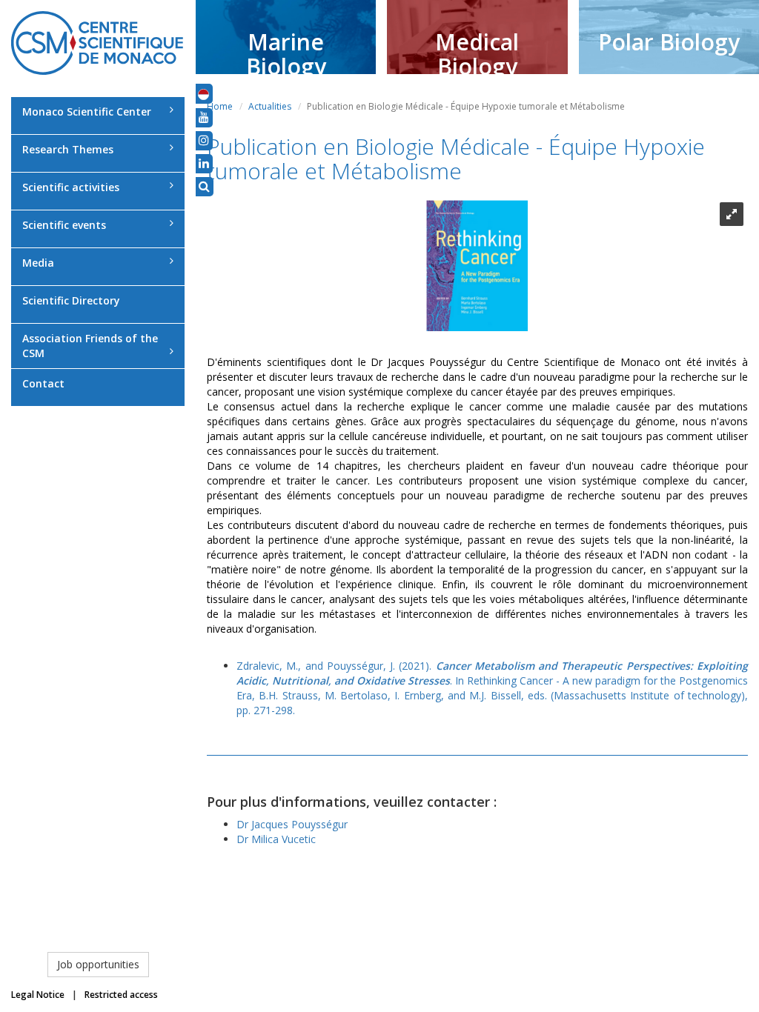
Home (220, 106)
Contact (43, 383)
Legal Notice (37, 994)
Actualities (269, 106)
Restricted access (121, 994)
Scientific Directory (71, 300)
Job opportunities (98, 964)
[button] (203, 93)
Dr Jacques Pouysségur (292, 824)
